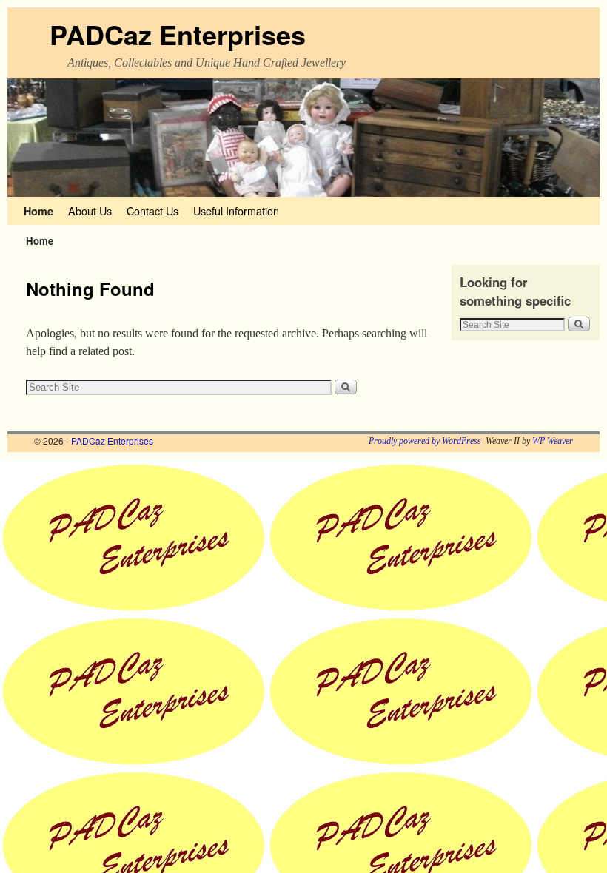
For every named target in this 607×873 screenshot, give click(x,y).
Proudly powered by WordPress (425, 441)
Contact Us (152, 210)
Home (38, 210)
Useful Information (236, 210)
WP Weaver (552, 441)
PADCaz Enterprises (178, 34)
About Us (90, 210)
